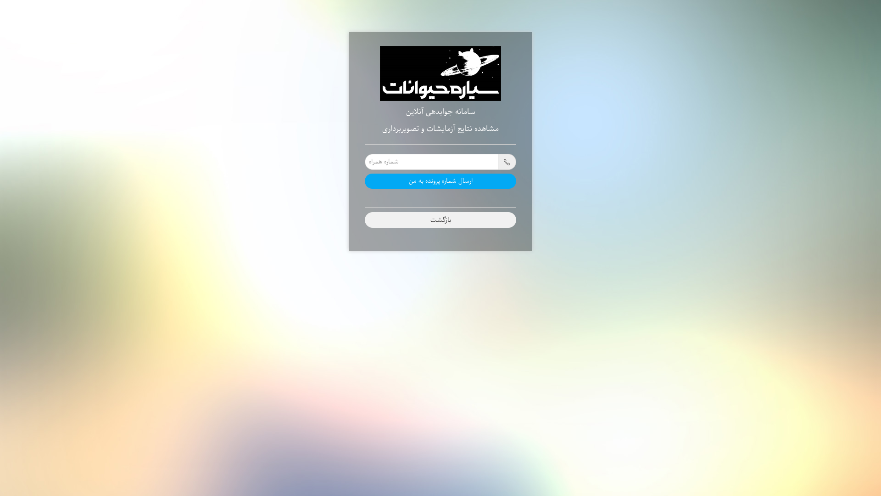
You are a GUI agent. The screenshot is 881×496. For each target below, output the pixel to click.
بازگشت (440, 219)
